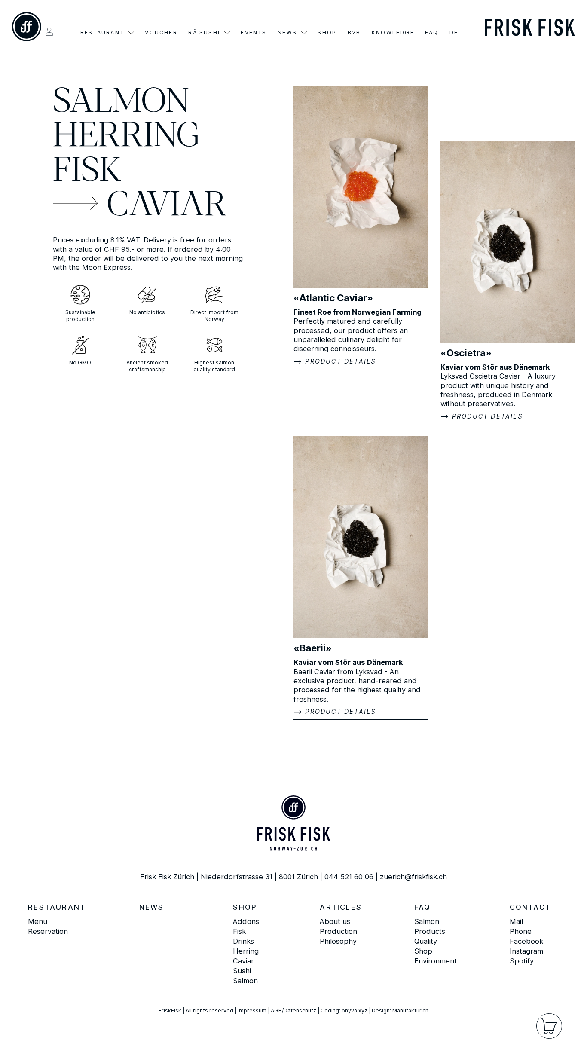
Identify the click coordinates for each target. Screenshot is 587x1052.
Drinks (243, 941)
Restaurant (102, 32)
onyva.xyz (354, 1010)
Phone (521, 931)
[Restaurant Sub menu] (131, 33)
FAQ (431, 32)
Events (253, 32)
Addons (246, 921)
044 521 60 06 (348, 876)
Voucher (161, 32)
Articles (341, 907)
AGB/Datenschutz (293, 1010)
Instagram (526, 951)
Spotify (522, 961)
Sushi (242, 970)
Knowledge (393, 32)
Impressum (252, 1010)
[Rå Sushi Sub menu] (227, 33)
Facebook (526, 941)
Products (429, 931)
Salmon (121, 102)
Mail (516, 921)
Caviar (167, 206)
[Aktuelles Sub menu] (304, 33)
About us (335, 921)
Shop (327, 32)
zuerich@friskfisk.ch (413, 876)
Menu (37, 921)
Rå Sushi (204, 32)
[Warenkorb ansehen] (549, 1025)
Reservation (48, 931)
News (287, 32)
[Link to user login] (49, 32)
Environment (435, 961)
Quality (425, 941)
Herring (126, 137)
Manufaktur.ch (410, 1010)
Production (338, 931)
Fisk (87, 172)
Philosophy (338, 941)
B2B (354, 32)
